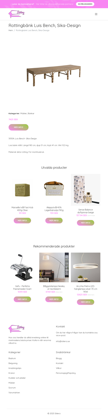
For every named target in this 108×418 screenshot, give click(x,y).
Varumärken (14, 392)
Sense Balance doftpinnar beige (85, 211)
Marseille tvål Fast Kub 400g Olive (22, 209)
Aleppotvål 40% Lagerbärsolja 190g (54, 209)
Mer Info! (18, 127)
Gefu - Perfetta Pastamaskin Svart (22, 287)
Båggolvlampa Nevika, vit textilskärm (54, 287)
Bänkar (31, 113)
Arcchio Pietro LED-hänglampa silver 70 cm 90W (85, 289)
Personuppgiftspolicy (66, 373)
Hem (11, 30)
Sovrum (12, 387)
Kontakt (59, 363)
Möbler (23, 113)
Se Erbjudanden (85, 4)
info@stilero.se (63, 341)
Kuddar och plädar (17, 378)
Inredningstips (15, 368)
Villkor (59, 368)
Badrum (12, 358)
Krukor (12, 373)
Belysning (13, 363)
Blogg (59, 358)
